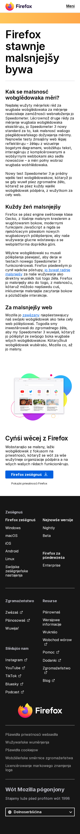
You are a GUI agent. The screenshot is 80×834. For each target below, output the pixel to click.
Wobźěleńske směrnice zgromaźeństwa (39, 758)
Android (11, 551)
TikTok (11, 676)
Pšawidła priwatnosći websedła (31, 734)
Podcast (12, 692)
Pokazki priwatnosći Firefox (29, 483)
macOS (11, 535)
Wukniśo (50, 632)
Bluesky (12, 684)
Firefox (40, 710)
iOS (8, 543)
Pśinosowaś (15, 620)
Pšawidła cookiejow (21, 750)
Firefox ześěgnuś (27, 474)
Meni (70, 6)
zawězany (31, 315)
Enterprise (51, 565)
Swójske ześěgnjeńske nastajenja (16, 571)
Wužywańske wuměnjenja (27, 742)
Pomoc (49, 652)
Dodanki (49, 660)
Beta (47, 535)
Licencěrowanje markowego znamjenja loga (38, 767)
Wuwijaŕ (12, 628)
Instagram (14, 660)
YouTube (12, 668)
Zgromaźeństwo (56, 668)
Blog (46, 680)
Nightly (49, 528)
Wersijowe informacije (52, 622)
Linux (9, 559)
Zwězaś (11, 612)
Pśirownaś (51, 612)
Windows (13, 528)
